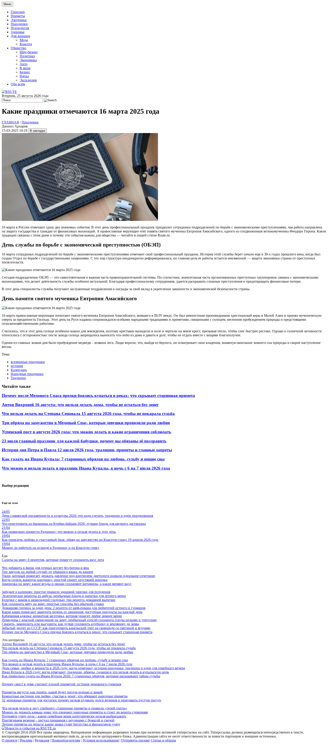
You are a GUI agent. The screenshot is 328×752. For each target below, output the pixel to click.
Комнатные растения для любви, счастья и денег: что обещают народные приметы (65, 696)
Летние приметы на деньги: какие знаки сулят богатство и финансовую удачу (61, 724)
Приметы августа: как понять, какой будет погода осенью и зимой (52, 692)
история (17, 366)
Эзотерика (19, 20)
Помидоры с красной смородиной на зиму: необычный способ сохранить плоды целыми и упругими (79, 620)
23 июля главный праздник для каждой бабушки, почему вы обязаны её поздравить (84, 441)
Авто (23, 64)
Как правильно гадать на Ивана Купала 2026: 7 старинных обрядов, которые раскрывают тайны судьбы (81, 676)
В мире (25, 68)
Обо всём (18, 84)
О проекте (9, 740)
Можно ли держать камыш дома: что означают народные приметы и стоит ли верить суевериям (75, 712)
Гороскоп (18, 12)
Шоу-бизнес (29, 52)
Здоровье (18, 32)
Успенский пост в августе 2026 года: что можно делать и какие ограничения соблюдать (86, 431)
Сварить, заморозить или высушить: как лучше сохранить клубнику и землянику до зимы (70, 624)
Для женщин (20, 36)
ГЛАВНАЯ (10, 122)
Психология (20, 28)
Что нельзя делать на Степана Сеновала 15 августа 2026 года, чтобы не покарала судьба (88, 413)
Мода (24, 40)
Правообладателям (66, 740)
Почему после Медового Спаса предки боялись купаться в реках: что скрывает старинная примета (98, 395)
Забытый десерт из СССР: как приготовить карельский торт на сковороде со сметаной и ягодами (76, 628)
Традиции (18, 378)
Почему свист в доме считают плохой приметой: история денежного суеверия (61, 684)
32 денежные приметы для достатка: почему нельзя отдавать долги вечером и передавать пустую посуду (81, 700)
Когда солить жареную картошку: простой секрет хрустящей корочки (55, 580)
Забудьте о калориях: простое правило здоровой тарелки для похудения (56, 592)
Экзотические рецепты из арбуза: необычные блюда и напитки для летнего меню (64, 596)
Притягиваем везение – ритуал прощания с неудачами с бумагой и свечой (58, 720)
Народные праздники (27, 374)
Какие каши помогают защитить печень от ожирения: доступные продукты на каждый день (72, 612)
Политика (27, 56)
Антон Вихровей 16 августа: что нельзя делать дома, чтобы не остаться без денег (80, 404)
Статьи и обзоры (163, 740)
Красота (26, 44)
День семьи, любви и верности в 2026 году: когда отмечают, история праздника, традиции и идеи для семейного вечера (93, 668)
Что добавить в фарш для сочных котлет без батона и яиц (45, 568)
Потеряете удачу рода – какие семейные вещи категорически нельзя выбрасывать (64, 716)
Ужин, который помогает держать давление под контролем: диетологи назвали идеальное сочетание (78, 576)
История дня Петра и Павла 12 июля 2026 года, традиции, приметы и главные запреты (87, 450)
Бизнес (25, 72)
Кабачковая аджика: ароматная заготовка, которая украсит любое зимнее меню (62, 616)
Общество (18, 48)
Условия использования (101, 740)
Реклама (26, 740)
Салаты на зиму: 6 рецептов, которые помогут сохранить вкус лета (53, 560)
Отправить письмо (135, 740)
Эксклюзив (28, 80)
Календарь (19, 370)
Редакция (42, 740)
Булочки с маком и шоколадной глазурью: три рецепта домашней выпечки (58, 600)
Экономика (28, 60)
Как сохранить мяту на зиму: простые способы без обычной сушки (53, 604)
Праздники (19, 24)
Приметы (18, 16)
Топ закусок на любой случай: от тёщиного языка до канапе (47, 572)
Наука (24, 76)
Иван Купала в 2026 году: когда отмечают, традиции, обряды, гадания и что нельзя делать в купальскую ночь (85, 672)
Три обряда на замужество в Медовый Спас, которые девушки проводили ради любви (86, 422)
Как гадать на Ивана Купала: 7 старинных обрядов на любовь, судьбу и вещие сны (83, 459)
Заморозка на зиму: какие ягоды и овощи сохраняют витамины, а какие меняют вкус (66, 584)
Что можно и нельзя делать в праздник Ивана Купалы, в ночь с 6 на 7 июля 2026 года (86, 468)
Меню (7, 4)
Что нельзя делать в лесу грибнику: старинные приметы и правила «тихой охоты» (64, 708)
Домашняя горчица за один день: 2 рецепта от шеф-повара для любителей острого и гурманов (73, 608)
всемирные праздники (28, 362)
